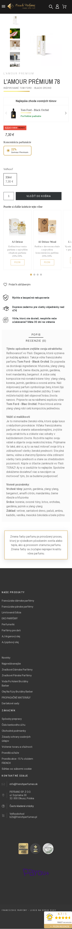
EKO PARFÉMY (10, 618)
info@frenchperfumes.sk (24, 784)
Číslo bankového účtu (13, 724)
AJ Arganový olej (11, 636)
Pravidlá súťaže (10, 752)
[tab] (36, 334)
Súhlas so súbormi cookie (17, 768)
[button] (31, 275)
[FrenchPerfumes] (22, 7)
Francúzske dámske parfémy (18, 600)
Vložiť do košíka (39, 196)
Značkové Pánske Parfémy (17, 675)
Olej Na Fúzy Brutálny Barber (17, 691)
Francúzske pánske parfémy (17, 606)
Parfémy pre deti (11, 630)
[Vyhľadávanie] (51, 7)
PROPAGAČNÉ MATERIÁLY (16, 697)
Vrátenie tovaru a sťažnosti (17, 746)
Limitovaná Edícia (11, 612)
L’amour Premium (18, 73)
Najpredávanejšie (11, 663)
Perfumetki (8, 624)
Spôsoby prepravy (12, 718)
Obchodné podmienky (14, 730)
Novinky (6, 657)
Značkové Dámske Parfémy (17, 669)
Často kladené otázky (22, 806)
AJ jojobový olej (10, 642)
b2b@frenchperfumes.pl (23, 817)
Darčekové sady (10, 703)
